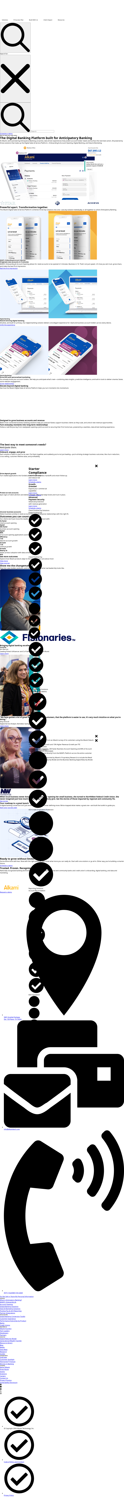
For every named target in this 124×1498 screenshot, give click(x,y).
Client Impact (47, 20)
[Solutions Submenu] (10, 20)
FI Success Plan (18, 20)
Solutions (5, 20)
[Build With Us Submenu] (40, 20)
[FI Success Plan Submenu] (25, 20)
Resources (61, 20)
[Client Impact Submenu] (54, 20)
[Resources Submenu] (66, 20)
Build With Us (33, 20)
